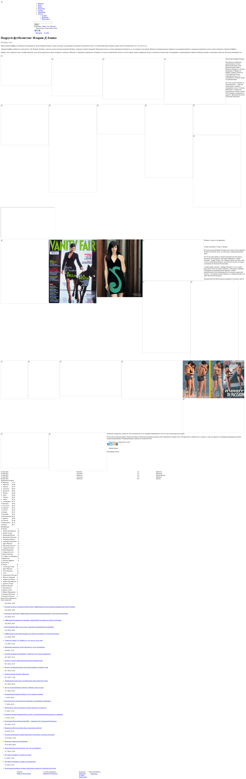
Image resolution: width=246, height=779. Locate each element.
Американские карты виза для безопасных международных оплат (26, 681)
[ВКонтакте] (35, 30)
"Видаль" (53, 26)
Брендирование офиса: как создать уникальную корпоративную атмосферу (29, 627)
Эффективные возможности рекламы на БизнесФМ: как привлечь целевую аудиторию (33, 620)
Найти (36, 24)
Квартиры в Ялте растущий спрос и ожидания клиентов (23, 728)
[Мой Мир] (117, 444)
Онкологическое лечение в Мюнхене (17, 674)
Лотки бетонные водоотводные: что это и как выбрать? (23, 748)
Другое (40, 14)
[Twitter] (38, 30)
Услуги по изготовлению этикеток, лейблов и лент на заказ (24, 687)
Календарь (41, 8)
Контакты (45, 17)
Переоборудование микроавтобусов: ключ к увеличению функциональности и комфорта (34, 714)
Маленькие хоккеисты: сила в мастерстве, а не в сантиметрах (25, 647)
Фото (39, 5)
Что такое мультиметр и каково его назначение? (20, 761)
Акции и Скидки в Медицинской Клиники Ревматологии (24, 660)
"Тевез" (44, 26)
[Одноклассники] (114, 444)
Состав (40, 10)
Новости (19, 773)
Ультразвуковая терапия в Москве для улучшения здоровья (24, 694)
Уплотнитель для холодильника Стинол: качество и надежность (26, 708)
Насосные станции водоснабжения (16, 741)
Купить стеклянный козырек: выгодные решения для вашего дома (26, 667)
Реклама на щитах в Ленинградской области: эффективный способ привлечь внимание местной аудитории (40, 607)
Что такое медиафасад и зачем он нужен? (18, 755)
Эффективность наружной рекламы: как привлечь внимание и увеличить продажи (32, 633)
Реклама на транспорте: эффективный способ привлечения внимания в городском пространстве (36, 613)
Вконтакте (94, 774)
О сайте (44, 15)
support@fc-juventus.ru (50, 773)
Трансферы (41, 12)
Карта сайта (46, 19)
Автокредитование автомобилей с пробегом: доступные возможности (28, 654)
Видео (40, 7)
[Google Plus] (40, 30)
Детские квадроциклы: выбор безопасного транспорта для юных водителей (29, 734)
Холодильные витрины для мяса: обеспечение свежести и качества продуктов (30, 768)
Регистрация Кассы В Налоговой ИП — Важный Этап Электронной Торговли (31, 721)
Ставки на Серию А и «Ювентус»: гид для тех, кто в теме (24, 640)
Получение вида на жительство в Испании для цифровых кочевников (28, 701)
